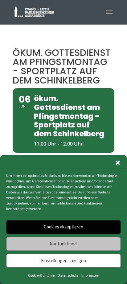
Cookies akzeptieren (63, 227)
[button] (118, 163)
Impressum (90, 275)
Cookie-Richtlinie (41, 275)
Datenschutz (68, 275)
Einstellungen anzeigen (63, 260)
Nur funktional (63, 244)
